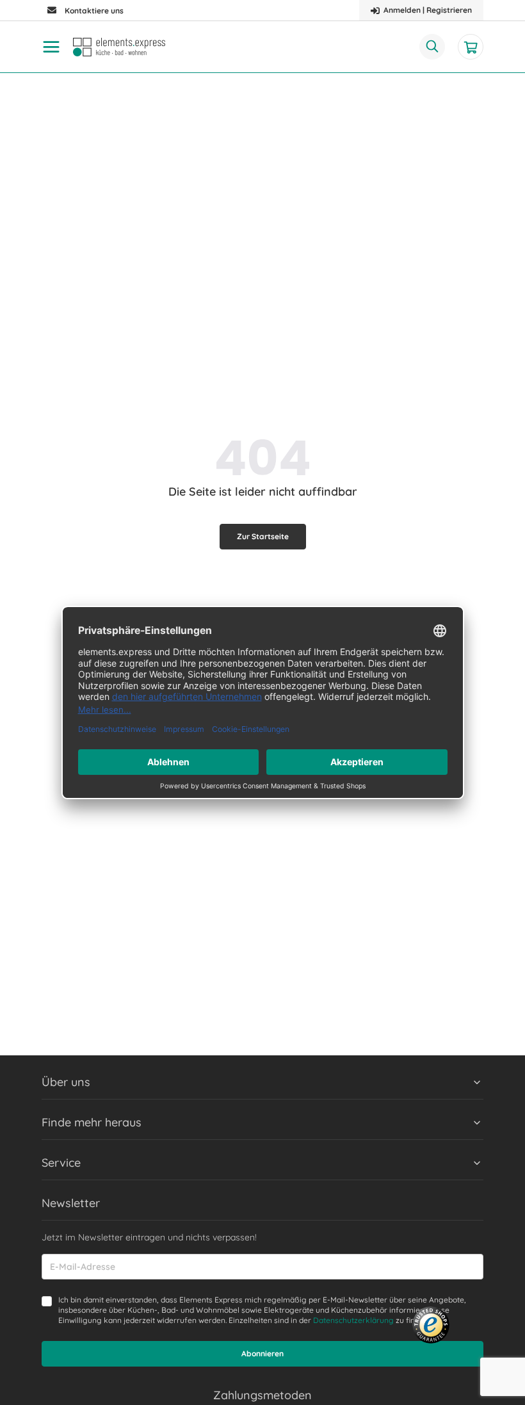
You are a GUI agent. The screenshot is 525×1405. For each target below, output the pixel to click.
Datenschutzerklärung (353, 1320)
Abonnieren (262, 1353)
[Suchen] (432, 47)
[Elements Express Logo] (119, 47)
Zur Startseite (263, 536)
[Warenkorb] (470, 47)
